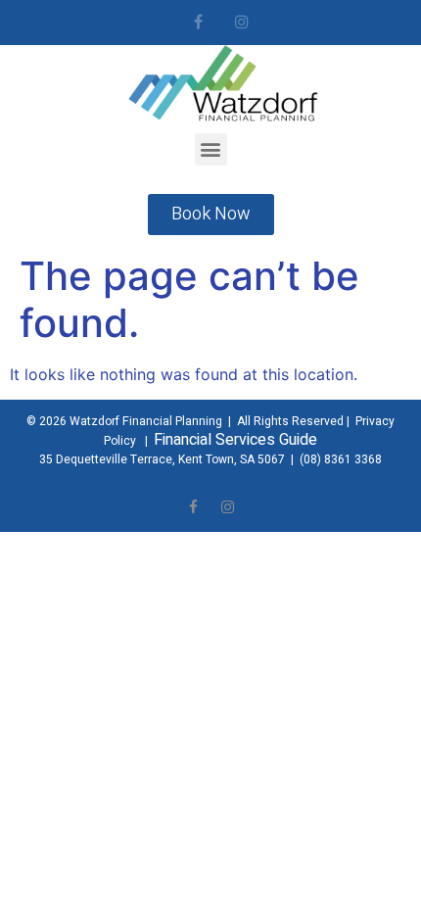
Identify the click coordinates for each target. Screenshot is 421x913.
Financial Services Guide (235, 440)
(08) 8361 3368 (341, 459)
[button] (211, 149)
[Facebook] (198, 22)
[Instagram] (242, 22)
